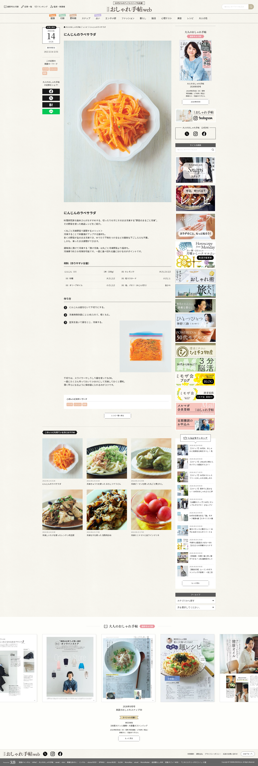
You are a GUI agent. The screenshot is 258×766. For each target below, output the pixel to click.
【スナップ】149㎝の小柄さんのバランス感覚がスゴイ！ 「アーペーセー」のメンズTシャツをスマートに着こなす (201, 465)
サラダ (45, 69)
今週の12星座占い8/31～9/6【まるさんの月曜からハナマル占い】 (200, 545)
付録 (62, 18)
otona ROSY (92, 762)
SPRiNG (102, 762)
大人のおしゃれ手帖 (46, 762)
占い (98, 18)
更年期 (73, 18)
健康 (53, 18)
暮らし (143, 18)
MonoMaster (145, 762)
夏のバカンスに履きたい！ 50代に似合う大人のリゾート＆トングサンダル (201, 532)
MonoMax (128, 762)
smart (136, 762)
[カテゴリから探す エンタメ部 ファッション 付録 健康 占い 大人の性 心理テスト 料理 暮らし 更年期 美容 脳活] (195, 600)
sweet (57, 762)
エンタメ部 (110, 18)
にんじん (53, 69)
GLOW (120, 762)
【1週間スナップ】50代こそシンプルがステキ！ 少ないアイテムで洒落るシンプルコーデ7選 (201, 506)
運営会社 (199, 754)
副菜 (44, 73)
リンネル (82, 762)
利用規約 (191, 754)
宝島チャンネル (24, 762)
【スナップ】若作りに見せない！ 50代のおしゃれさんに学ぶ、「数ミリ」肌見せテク (201, 491)
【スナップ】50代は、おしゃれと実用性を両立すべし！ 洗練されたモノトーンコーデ (200, 451)
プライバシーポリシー (213, 754)
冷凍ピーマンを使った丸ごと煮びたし (147, 484)
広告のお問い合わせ (230, 754)
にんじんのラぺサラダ (51, 484)
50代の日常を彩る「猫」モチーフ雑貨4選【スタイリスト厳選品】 (201, 518)
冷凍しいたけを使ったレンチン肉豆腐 (58, 535)
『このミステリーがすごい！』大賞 (193, 762)
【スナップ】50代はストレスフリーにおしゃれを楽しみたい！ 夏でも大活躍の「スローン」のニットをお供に (201, 479)
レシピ (190, 18)
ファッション (127, 18)
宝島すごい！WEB (171, 762)
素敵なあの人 (72, 762)
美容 (179, 18)
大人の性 (203, 18)
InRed (34, 762)
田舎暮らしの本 (157, 762)
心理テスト (166, 18)
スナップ (86, 18)
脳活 (154, 18)
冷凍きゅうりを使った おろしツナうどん (104, 484)
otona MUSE (111, 762)
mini (63, 762)
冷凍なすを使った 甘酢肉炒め (99, 535)
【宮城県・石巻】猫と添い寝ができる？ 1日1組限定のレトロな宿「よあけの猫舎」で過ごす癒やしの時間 (201, 560)
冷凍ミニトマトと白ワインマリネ (145, 535)
